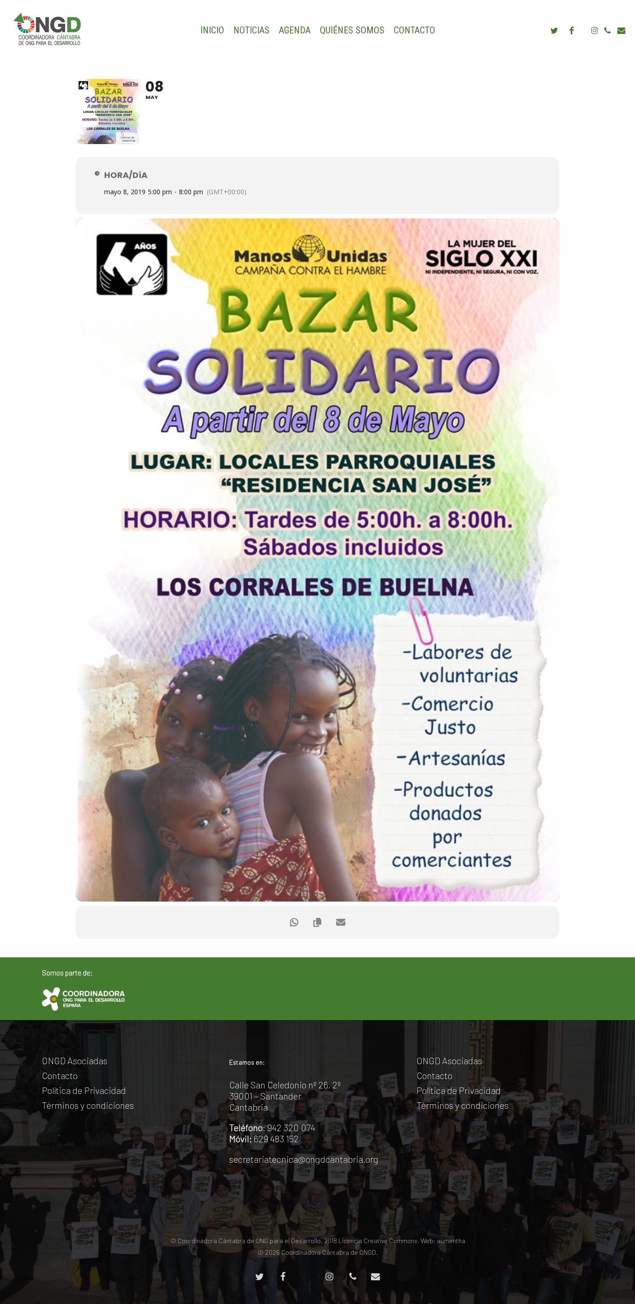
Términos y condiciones (88, 1105)
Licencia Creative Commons (377, 1241)
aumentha (451, 1241)
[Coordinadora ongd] (83, 998)
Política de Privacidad (84, 1090)
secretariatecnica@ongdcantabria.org (303, 1159)
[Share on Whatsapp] (294, 922)
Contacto (60, 1075)
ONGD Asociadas (74, 1060)
